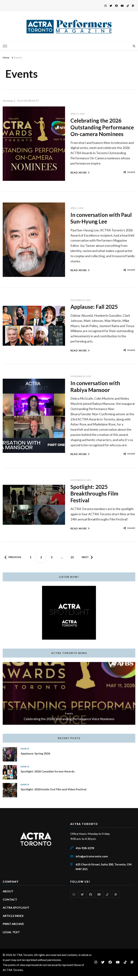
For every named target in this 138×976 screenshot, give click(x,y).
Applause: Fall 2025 (94, 306)
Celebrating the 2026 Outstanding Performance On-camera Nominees (102, 127)
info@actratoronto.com (92, 856)
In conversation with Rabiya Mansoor (95, 386)
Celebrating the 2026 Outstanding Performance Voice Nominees (69, 719)
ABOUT (8, 891)
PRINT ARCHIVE (13, 923)
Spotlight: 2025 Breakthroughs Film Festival (94, 493)
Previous (14, 557)
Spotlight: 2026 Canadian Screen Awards (48, 771)
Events (69, 713)
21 (73, 557)
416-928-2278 (85, 848)
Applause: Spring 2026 (35, 753)
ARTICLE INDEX (13, 915)
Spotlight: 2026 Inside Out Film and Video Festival (53, 789)
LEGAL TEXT (11, 932)
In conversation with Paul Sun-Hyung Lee (101, 218)
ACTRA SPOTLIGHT (16, 907)
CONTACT (10, 899)
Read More (78, 172)
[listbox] (69, 693)
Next (85, 557)
